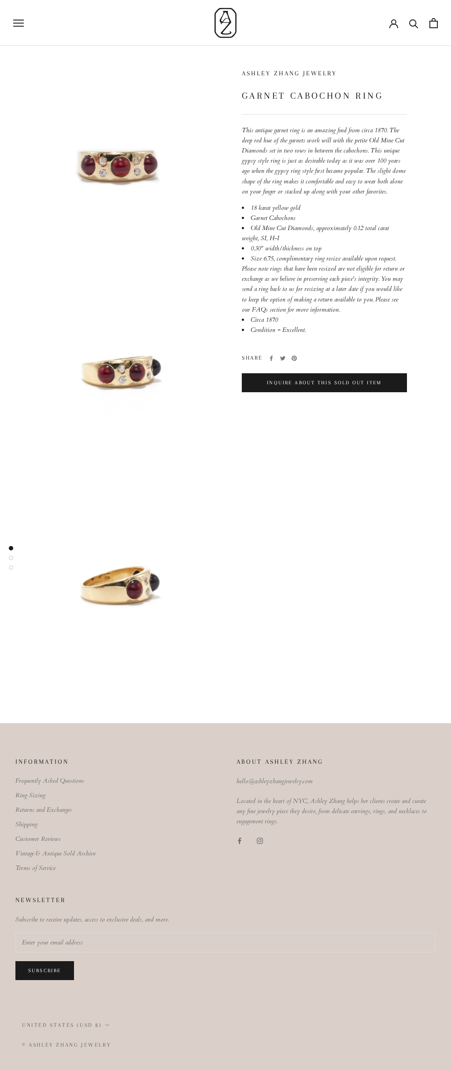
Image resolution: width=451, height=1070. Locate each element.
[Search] (413, 23)
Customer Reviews (38, 839)
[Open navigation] (18, 23)
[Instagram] (260, 841)
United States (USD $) (62, 1025)
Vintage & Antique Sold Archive (55, 853)
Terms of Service (35, 868)
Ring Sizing (30, 795)
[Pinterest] (294, 358)
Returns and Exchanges (43, 810)
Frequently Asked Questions (49, 780)
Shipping (26, 824)
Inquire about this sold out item (324, 383)
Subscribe (44, 970)
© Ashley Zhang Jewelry (66, 1045)
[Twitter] (282, 358)
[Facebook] (271, 358)
